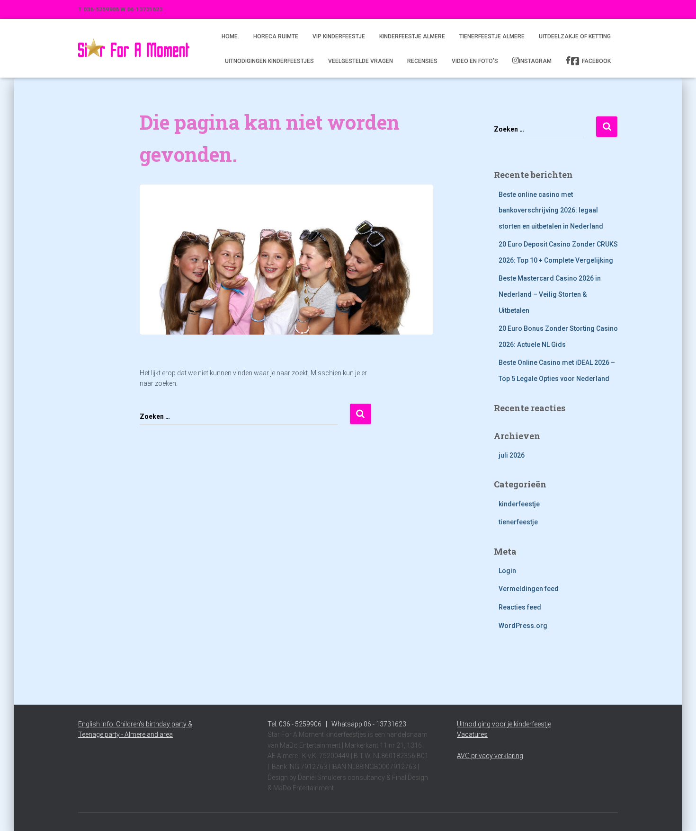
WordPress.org (523, 625)
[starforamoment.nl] (133, 48)
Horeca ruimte (275, 36)
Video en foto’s (475, 61)
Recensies (422, 61)
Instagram (535, 61)
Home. (230, 36)
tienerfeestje (518, 522)
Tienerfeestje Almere (492, 36)
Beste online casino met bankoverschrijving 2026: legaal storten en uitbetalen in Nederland (551, 210)
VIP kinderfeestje (338, 36)
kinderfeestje (519, 504)
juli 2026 (512, 455)
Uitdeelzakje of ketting (575, 36)
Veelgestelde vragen (360, 61)
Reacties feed (520, 607)
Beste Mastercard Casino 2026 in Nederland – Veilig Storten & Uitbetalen (550, 294)
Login (507, 571)
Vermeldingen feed (529, 588)
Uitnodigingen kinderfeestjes (269, 61)
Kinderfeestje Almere (412, 36)
